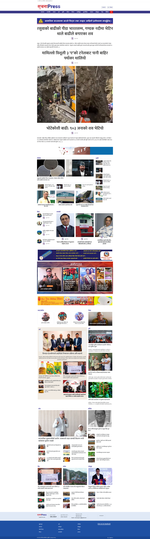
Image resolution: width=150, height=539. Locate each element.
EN (111, 12)
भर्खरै (97, 158)
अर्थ (59, 12)
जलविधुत (79, 12)
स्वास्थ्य (91, 12)
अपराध (79, 532)
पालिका (90, 409)
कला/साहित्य (41, 310)
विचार (73, 12)
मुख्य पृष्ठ (40, 524)
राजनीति (48, 12)
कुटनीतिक (85, 12)
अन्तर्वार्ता (58, 212)
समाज (54, 12)
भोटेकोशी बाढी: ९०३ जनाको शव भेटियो (75, 128)
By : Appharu (110, 538)
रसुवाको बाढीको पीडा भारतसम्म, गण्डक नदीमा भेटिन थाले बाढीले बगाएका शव (75, 31)
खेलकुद (97, 12)
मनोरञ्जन (60, 527)
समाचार (42, 12)
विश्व (102, 12)
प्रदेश (39, 409)
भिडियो (107, 12)
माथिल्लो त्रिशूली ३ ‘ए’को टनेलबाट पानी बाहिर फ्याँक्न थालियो (75, 56)
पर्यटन (68, 12)
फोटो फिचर (41, 529)
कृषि (63, 12)
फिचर (89, 310)
